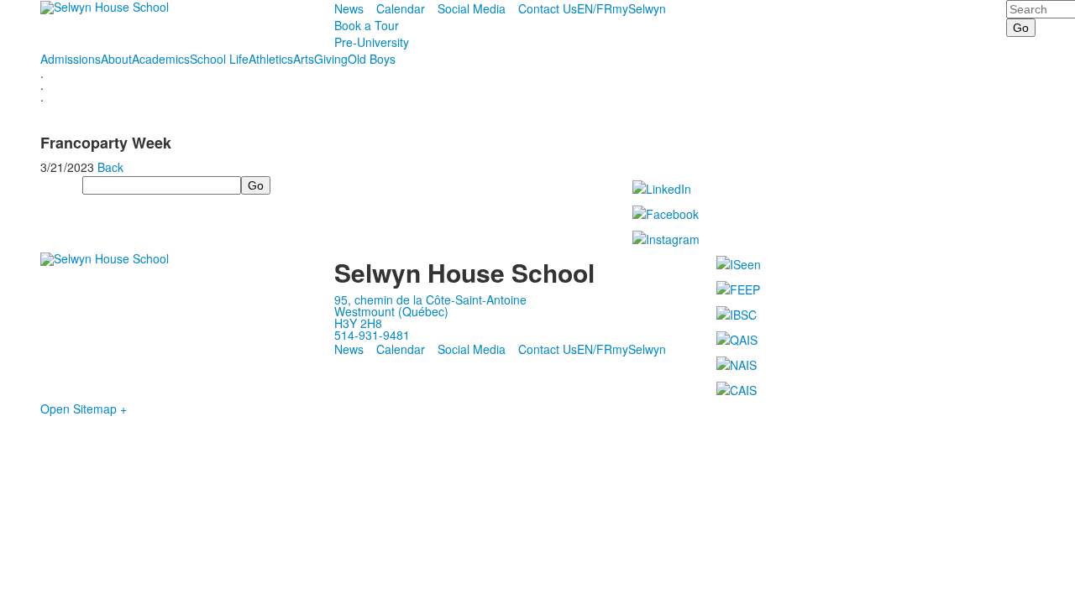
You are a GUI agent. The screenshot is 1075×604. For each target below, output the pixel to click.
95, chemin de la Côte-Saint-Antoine (430, 299)
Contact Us (547, 8)
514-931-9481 (372, 334)
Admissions (70, 58)
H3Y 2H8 (358, 323)
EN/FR (594, 8)
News (349, 8)
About (116, 58)
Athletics (271, 58)
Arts (303, 58)
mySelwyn (639, 8)
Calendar (400, 8)
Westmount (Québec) (391, 311)
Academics (161, 58)
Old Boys (372, 58)
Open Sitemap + (83, 408)
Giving (331, 58)
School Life (219, 58)
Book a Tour (366, 25)
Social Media (472, 8)
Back (110, 167)
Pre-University (371, 42)
